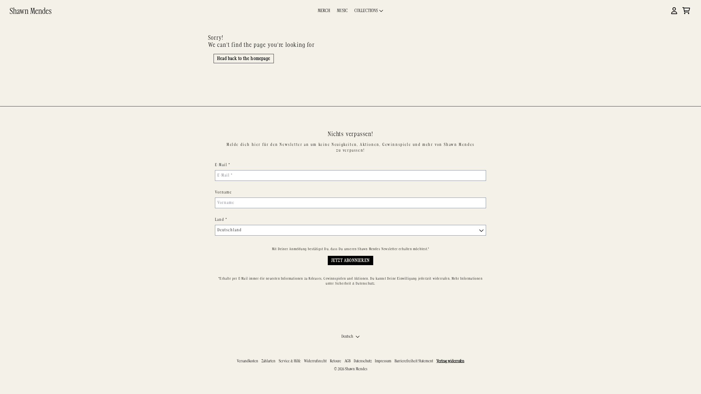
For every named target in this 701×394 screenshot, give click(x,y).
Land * (221, 220)
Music (342, 10)
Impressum (383, 361)
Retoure (335, 361)
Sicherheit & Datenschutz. (355, 283)
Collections (366, 10)
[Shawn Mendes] (31, 10)
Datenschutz (363, 361)
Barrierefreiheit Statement (414, 361)
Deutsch (347, 336)
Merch (324, 10)
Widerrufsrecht (315, 361)
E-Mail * (222, 165)
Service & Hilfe (290, 361)
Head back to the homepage (243, 58)
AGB (347, 361)
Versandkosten (247, 361)
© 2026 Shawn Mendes (350, 369)
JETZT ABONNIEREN (350, 260)
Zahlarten (268, 361)
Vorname (223, 192)
